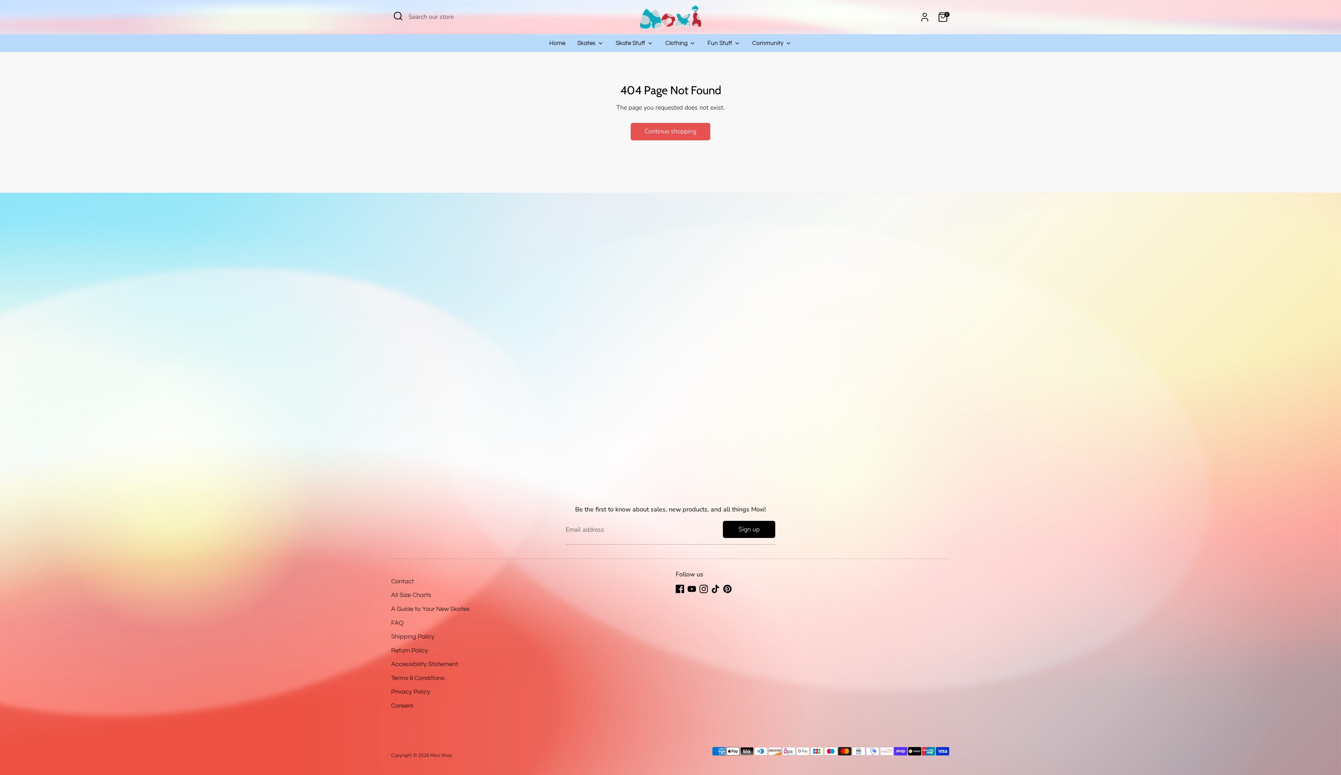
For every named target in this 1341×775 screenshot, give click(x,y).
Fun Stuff (720, 43)
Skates (587, 43)
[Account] (925, 17)
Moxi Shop (441, 755)
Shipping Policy (412, 636)
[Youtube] (692, 589)
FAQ (397, 623)
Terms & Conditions (418, 678)
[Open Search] (398, 16)
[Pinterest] (727, 589)
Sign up (749, 529)
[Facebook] (680, 589)
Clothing (677, 43)
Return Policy (409, 650)
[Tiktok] (715, 589)
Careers (402, 705)
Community (768, 43)
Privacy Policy (410, 691)
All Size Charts (411, 595)
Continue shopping (670, 131)
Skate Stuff (631, 43)
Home (557, 43)
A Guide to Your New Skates (430, 609)
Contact (402, 581)
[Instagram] (703, 589)
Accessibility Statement (424, 664)
